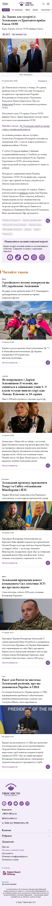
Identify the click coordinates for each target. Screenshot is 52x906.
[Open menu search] (43, 4)
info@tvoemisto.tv (9, 818)
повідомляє (8, 104)
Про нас (5, 846)
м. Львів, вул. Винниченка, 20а (15, 822)
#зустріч (28, 229)
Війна (28, 10)
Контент (6, 830)
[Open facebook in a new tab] (10, 257)
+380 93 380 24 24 (9, 813)
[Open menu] (48, 4)
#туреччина (7, 234)
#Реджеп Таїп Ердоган (11, 220)
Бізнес (35, 10)
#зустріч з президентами (32, 220)
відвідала (23, 192)
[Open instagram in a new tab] (34, 257)
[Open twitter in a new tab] (42, 257)
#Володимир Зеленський (12, 229)
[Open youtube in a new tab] (26, 257)
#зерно (37, 229)
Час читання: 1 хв (19, 34)
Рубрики (7, 835)
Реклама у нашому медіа (13, 849)
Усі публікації (17, 10)
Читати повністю (10, 363)
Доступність (7, 853)
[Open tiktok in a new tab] (18, 257)
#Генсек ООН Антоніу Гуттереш (14, 225)
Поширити (42, 81)
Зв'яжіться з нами (10, 859)
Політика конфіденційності (14, 856)
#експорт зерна (35, 225)
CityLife (6, 10)
